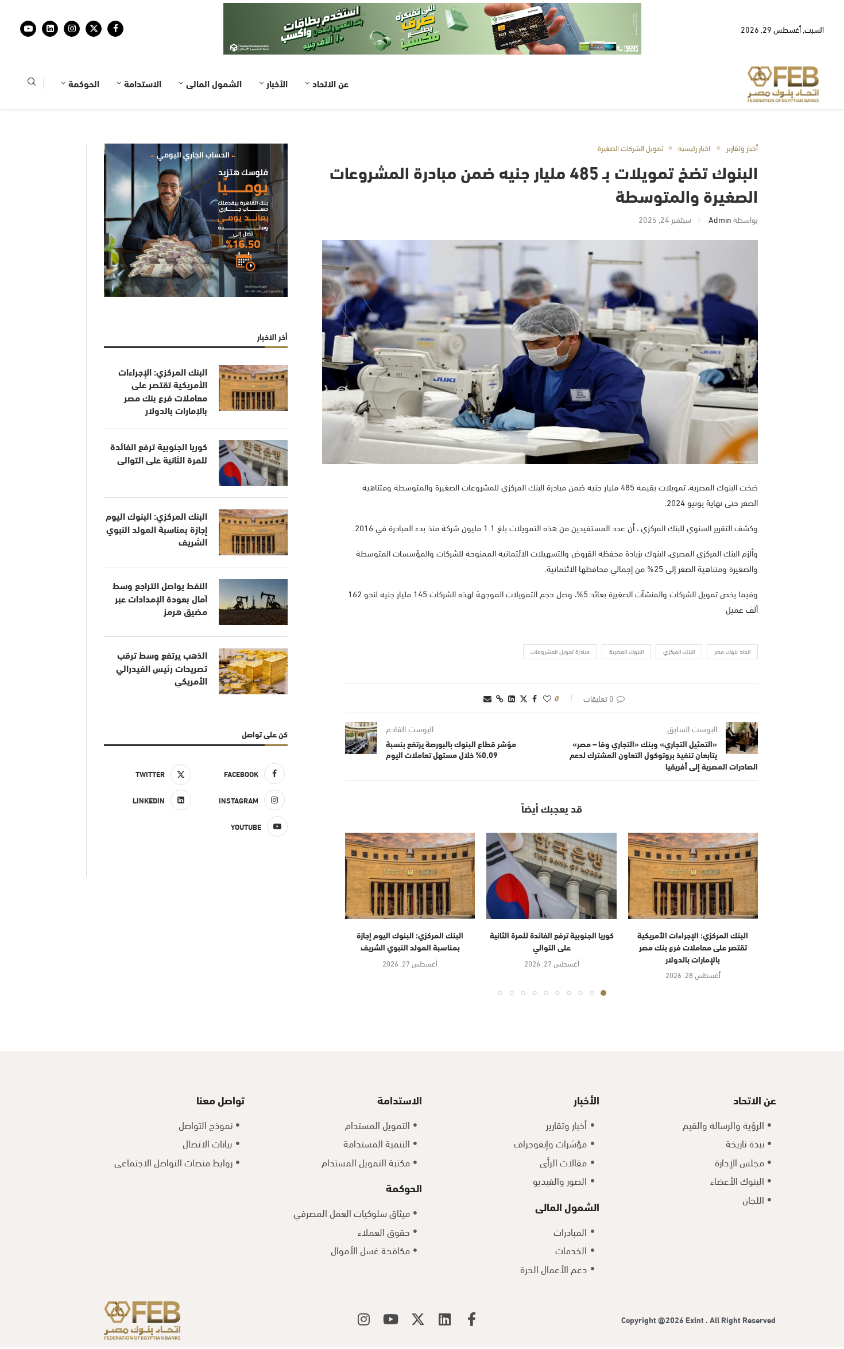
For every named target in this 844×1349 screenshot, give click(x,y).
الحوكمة (83, 83)
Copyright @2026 (653, 1319)
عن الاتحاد (330, 83)
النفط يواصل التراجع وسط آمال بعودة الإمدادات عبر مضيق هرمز (160, 598)
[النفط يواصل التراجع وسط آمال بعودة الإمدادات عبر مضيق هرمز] (253, 602)
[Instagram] (72, 29)
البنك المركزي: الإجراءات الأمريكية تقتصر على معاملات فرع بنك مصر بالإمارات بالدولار (692, 946)
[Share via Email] (487, 698)
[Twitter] (94, 29)
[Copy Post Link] (500, 698)
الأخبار (277, 83)
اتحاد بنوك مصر (732, 651)
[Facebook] (115, 29)
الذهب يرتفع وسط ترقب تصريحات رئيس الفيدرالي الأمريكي (161, 667)
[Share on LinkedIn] (511, 698)
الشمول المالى (214, 83)
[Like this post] (547, 698)
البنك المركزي (679, 651)
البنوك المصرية (626, 651)
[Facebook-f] (472, 1319)
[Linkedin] (50, 29)
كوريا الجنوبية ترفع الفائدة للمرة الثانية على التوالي (552, 941)
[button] (360, 913)
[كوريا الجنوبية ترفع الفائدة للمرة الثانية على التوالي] (551, 876)
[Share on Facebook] (534, 698)
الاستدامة (142, 83)
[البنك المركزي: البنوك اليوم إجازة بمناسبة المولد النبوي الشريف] (410, 876)
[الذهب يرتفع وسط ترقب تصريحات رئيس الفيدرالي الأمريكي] (253, 671)
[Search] (31, 84)
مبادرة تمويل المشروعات (560, 651)
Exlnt (696, 1319)
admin (720, 219)
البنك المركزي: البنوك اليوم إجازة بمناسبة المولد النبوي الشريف (410, 941)
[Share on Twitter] (524, 698)
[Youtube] (28, 29)
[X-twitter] (418, 1319)
